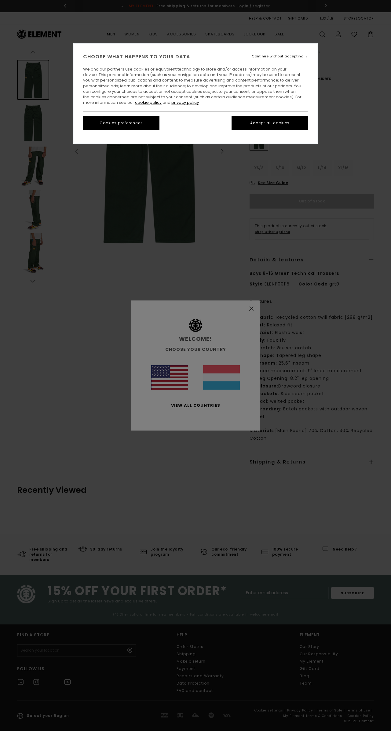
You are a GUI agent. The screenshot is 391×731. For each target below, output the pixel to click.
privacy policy (185, 102)
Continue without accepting (278, 56)
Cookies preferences (121, 122)
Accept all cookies (270, 122)
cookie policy (148, 102)
